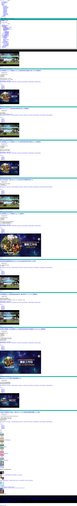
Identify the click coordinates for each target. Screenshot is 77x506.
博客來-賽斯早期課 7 (25, 81)
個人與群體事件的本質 (5, 1)
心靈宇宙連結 (3, 37)
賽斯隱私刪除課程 (5, 7)
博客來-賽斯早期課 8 (31, 81)
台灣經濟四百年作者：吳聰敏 (2, 467)
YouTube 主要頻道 (5, 25)
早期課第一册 (7, 31)
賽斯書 (5, 500)
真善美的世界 (3, 16)
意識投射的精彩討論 (2, 499)
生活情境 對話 (28, 499)
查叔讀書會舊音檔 (5, 45)
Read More (1, 66)
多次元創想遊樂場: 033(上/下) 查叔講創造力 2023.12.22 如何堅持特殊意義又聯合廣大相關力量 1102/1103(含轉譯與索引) (20, 141)
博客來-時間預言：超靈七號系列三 (17, 81)
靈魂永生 (21, 500)
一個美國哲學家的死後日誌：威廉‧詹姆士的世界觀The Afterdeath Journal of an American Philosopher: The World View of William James (12, 487)
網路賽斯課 (36, 499)
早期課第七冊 (5, 9)
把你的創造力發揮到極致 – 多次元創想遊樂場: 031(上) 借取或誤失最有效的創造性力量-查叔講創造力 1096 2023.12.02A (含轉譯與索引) (23, 329)
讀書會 (50, 499)
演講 (21, 499)
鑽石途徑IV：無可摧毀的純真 (4, 460)
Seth (18, 497)
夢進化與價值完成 (5, 14)
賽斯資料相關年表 (4, 35)
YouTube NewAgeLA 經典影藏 (7, 27)
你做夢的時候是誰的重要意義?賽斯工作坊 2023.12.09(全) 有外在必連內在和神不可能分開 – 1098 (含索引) (18, 261)
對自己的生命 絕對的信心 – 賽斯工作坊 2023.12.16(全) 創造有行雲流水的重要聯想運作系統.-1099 (16, 179)
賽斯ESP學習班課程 (6, 39)
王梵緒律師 (23, 499)
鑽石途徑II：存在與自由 (3, 446)
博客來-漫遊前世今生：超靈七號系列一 (5, 152)
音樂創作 (4, 15)
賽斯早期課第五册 (71, 499)
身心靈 (13, 500)
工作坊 (61, 497)
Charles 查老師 (2, 106)
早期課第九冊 (5, 8)
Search (9, 0)
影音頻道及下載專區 (4, 42)
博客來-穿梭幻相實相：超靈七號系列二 (5, 81)
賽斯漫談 (3, 4)
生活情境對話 (5, 6)
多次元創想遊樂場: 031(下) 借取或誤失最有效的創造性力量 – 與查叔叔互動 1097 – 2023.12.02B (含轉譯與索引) (19, 294)
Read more (1, 117)
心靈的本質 (70, 497)
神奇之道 (32, 499)
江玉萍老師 (19, 499)
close (5, 17)
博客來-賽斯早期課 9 (38, 81)
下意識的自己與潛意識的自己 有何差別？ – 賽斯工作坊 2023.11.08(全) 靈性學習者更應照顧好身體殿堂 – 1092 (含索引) (20, 412)
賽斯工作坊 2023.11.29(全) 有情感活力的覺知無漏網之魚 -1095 (10, 378)
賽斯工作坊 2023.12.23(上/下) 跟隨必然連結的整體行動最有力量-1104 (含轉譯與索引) (14, 108)
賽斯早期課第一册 (61, 499)
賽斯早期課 (57, 499)
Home (1, 51)
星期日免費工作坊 (5, 36)
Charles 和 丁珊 (11, 497)
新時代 (10, 499)
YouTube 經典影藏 (6, 44)
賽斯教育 (53, 499)
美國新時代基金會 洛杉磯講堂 (6, 502)
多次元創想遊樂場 (4, 2)
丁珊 (20, 497)
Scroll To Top (2, 505)
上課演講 (3, 5)
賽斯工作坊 (3, 3)
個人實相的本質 (5, 13)
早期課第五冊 (5, 10)
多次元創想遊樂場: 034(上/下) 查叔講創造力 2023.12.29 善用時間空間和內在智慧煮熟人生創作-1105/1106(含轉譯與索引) (20, 70)
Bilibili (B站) (5, 30)
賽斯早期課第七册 (66, 499)
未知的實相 (16, 499)
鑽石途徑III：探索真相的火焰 (4, 453)
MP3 (15, 497)
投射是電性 (7, 499)
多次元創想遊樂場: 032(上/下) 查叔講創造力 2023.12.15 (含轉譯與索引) (12, 213)
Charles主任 (5, 497)
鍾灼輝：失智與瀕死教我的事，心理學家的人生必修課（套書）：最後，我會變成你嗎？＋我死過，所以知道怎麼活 (16, 480)
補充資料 (4, 38)
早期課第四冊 (5, 11)
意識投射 (75, 497)
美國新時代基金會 (4, 46)
